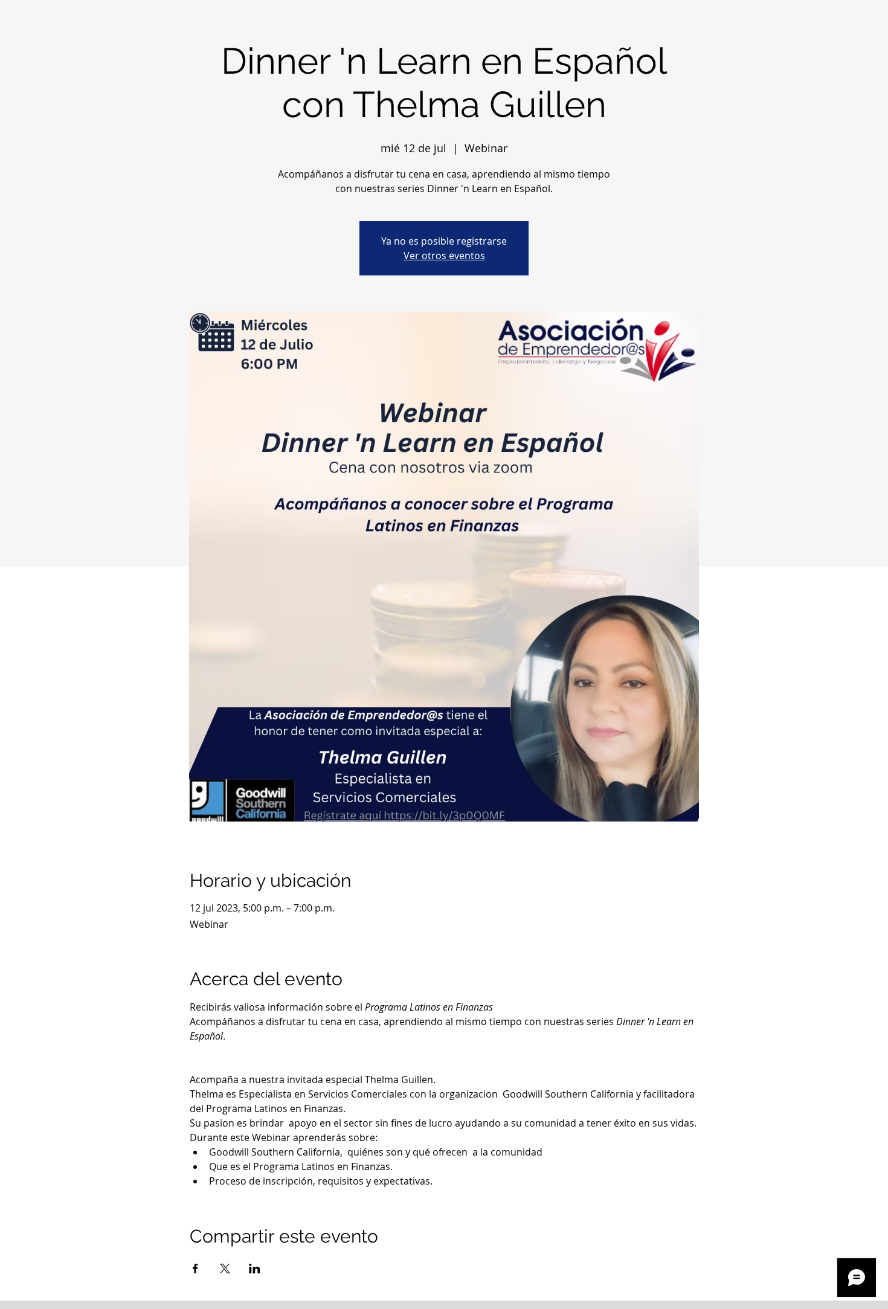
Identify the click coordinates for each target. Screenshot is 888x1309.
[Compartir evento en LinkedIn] (254, 1268)
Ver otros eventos (444, 255)
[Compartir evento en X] (225, 1268)
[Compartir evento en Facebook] (195, 1268)
